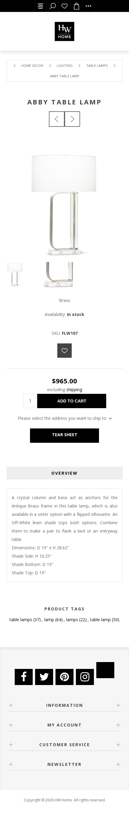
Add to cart (71, 401)
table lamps (21, 619)
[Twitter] (44, 677)
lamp (49, 619)
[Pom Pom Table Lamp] (56, 119)
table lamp (100, 619)
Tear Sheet (64, 434)
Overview (64, 473)
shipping (74, 389)
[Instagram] (85, 677)
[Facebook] (24, 677)
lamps (72, 619)
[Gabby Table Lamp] (72, 119)
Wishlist (64, 6)
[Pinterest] (65, 677)
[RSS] (105, 670)
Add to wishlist (64, 350)
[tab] (65, 473)
